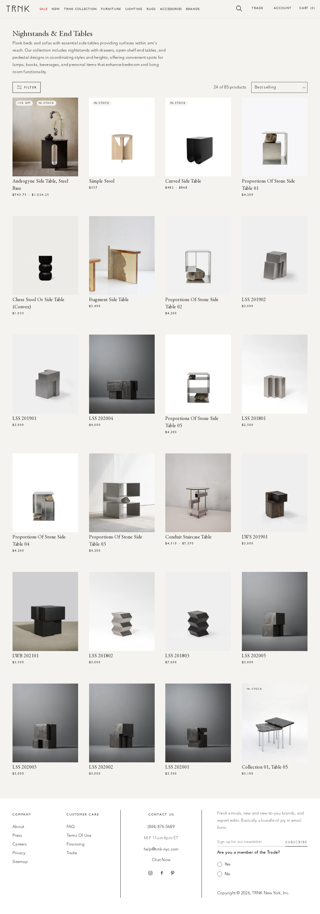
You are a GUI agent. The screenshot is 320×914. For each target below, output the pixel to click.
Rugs (151, 9)
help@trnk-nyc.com (161, 849)
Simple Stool (101, 181)
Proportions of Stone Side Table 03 (115, 541)
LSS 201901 (24, 418)
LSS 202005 (254, 656)
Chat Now (161, 860)
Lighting (133, 9)
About (18, 827)
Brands (193, 9)
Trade (257, 8)
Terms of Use (79, 836)
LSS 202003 (24, 767)
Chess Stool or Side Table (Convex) (38, 303)
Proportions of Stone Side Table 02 (191, 303)
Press (17, 836)
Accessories (171, 9)
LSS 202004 (101, 418)
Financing (75, 844)
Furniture (111, 9)
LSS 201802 (101, 656)
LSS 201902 (254, 299)
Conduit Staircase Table (188, 537)
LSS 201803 (177, 656)
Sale (44, 9)
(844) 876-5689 (161, 827)
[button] (239, 8)
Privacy (18, 853)
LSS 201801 (254, 418)
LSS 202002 (101, 767)
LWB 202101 (25, 656)
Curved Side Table (183, 181)
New (56, 9)
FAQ (71, 827)
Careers (19, 844)
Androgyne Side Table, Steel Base (40, 185)
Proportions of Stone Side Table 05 (191, 422)
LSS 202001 (177, 767)
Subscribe (296, 842)
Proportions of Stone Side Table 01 (268, 185)
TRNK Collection (80, 9)
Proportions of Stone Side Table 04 (39, 541)
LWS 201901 (255, 537)
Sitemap (20, 862)
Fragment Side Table (109, 299)
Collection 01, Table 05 (265, 767)
